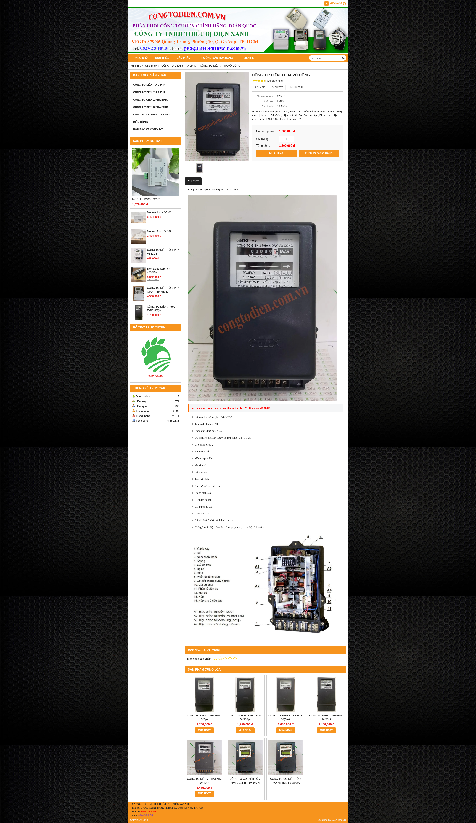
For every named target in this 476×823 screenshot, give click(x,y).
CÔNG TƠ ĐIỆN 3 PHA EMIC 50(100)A (245, 717)
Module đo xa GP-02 (159, 231)
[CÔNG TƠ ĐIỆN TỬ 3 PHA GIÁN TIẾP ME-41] (138, 299)
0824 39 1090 (148, 811)
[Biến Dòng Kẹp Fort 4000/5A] (138, 280)
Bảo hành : (268, 106)
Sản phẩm (184, 57)
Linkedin (297, 87)
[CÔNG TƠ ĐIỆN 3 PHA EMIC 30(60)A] (285, 694)
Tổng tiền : (263, 145)
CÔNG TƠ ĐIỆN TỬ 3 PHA (149, 84)
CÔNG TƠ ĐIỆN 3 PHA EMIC (150, 107)
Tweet (278, 87)
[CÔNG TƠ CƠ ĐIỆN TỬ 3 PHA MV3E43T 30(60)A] (285, 757)
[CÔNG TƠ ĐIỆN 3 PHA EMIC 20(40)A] (204, 757)
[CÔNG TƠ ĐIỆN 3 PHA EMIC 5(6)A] (138, 318)
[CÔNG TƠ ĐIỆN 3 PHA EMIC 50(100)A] (245, 694)
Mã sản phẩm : (265, 95)
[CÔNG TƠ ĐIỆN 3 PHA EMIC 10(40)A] (326, 694)
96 (275, 80)
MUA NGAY (204, 730)
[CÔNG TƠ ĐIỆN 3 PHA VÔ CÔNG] (217, 116)
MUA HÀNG (276, 153)
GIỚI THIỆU (162, 57)
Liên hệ (249, 57)
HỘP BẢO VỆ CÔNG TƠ (148, 129)
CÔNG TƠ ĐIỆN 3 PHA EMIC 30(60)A (285, 717)
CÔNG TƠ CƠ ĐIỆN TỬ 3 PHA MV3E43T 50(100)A (245, 780)
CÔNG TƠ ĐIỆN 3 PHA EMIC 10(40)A (326, 717)
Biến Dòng (140, 121)
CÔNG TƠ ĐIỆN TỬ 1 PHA (149, 92)
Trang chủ (140, 57)
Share (260, 87)
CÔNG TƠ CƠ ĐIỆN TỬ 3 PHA (151, 114)
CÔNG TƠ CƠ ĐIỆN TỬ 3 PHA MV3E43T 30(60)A (285, 780)
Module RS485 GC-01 (146, 199)
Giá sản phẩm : (266, 131)
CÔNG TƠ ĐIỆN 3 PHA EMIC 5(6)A (204, 717)
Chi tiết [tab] (193, 181)
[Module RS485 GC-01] (155, 172)
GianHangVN (339, 820)
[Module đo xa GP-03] (138, 224)
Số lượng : (263, 139)
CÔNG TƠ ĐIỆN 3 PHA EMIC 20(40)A (204, 780)
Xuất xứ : (269, 101)
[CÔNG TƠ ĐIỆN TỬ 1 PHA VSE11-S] (138, 261)
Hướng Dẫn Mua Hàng (217, 57)
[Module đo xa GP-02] (138, 243)
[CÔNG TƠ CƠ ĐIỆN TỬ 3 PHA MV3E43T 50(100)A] (245, 757)
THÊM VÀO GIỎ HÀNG (319, 153)
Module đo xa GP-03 (159, 212)
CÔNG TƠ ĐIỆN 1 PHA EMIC (150, 99)
